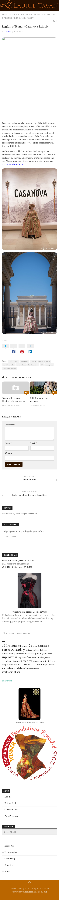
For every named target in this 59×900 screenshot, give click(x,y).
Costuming (10, 858)
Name (8, 443)
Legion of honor (44, 361)
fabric (24, 653)
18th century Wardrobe (15, 14)
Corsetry (9, 865)
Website (8, 453)
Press (7, 871)
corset (6, 650)
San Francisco (33, 365)
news (48, 657)
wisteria (29, 668)
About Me (9, 845)
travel (23, 665)
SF (42, 365)
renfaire (36, 661)
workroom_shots (11, 671)
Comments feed (12, 809)
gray (43, 654)
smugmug (49, 365)
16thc (6, 645)
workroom (35, 669)
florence (31, 654)
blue (46, 645)
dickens (43, 649)
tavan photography (9, 368)
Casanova (24, 361)
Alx (45, 891)
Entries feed (10, 803)
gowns (38, 653)
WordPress (28, 891)
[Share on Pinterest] (22, 349)
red (31, 661)
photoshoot (21, 365)
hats (50, 653)
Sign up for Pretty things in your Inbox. (24, 531)
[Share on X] (5, 349)
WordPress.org (11, 815)
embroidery (8, 653)
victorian (7, 668)
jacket (24, 657)
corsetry (18, 649)
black (40, 645)
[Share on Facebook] (13, 349)
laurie (8, 31)
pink (14, 661)
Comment (10, 424)
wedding (19, 668)
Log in (7, 796)
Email (33, 443)
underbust (34, 665)
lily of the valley (9, 365)
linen (34, 657)
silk (47, 661)
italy (19, 657)
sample (42, 661)
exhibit (33, 361)
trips (27, 664)
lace (29, 657)
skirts (52, 661)
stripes (5, 664)
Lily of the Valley (24, 18)
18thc (13, 645)
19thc (33, 645)
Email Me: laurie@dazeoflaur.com (18, 560)
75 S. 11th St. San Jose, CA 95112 (17, 567)
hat (46, 654)
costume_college (32, 650)
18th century (14, 361)
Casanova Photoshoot (12, 164)
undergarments (46, 664)
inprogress (9, 657)
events (19, 653)
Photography (11, 852)
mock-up (41, 657)
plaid (18, 661)
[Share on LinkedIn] (30, 349)
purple (24, 661)
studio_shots (14, 664)
